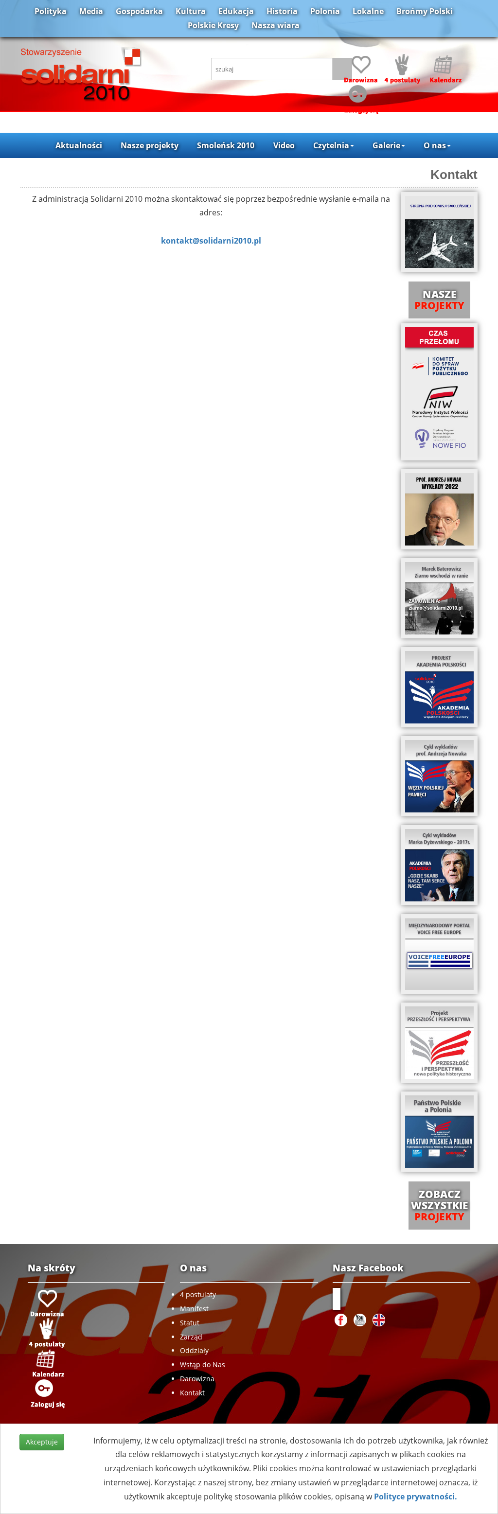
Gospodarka (139, 11)
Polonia (325, 11)
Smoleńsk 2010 (225, 145)
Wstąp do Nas (202, 1364)
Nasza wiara (275, 25)
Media (91, 11)
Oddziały (194, 1350)
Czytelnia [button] (331, 145)
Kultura (191, 11)
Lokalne (368, 11)
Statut (189, 1322)
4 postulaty (198, 1294)
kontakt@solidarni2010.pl (211, 240)
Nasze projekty (149, 145)
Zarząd (191, 1336)
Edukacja (236, 11)
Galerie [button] (386, 145)
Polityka (51, 11)
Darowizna (197, 1378)
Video (284, 145)
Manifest (194, 1308)
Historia (282, 11)
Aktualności (78, 145)
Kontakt (192, 1392)
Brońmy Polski (424, 11)
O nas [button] (435, 145)
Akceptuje (42, 1441)
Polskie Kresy (213, 25)
